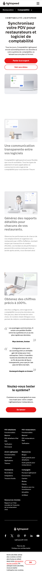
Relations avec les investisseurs (28, 488)
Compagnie (26, 470)
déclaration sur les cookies (15, 562)
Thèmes (7, 463)
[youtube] (38, 536)
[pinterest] (25, 536)
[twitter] (12, 536)
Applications (8, 461)
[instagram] (18, 536)
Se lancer (21, 409)
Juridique (25, 495)
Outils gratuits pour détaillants (28, 459)
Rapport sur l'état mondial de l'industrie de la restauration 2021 (11, 506)
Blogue (24, 455)
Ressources (26, 452)
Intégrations (8, 476)
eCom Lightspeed (11, 452)
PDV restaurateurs (29, 430)
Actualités (25, 492)
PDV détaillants (10, 430)
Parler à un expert (21, 60)
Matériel (7, 436)
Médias (24, 481)
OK (30, 562)
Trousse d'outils (10, 479)
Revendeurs (8, 473)
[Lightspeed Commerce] (10, 3)
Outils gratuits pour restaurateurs (28, 464)
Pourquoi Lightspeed (29, 473)
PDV (5, 441)
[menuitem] (8, 10)
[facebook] (5, 536)
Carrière (24, 479)
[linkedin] (31, 536)
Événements (26, 476)
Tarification (8, 444)
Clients (24, 484)
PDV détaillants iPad (11, 438)
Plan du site (21, 546)
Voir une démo (20, 67)
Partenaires (8, 470)
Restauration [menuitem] (8, 10)
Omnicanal (8, 447)
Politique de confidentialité (21, 548)
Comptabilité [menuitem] (23, 10)
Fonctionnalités (9, 433)
